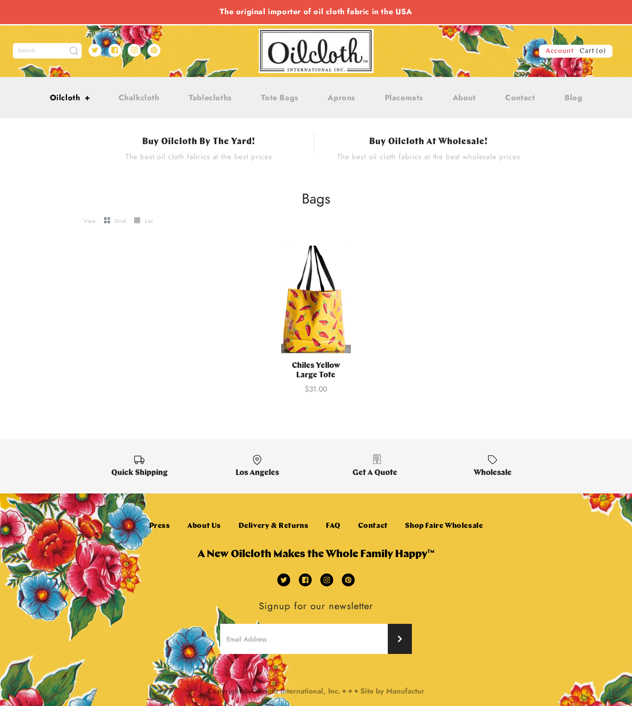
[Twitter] (95, 50)
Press (159, 526)
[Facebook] (114, 50)
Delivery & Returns (274, 526)
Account (560, 51)
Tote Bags (279, 97)
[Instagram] (134, 50)
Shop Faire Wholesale (444, 526)
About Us (204, 526)
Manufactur (405, 691)
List (149, 221)
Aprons (341, 97)
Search (27, 50)
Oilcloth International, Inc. (296, 691)
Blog (573, 97)
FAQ (333, 526)
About (464, 97)
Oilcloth (70, 97)
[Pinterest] (153, 50)
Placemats (404, 97)
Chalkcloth (139, 97)
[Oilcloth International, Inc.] (316, 34)
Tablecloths (210, 97)
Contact (520, 97)
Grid (121, 221)
